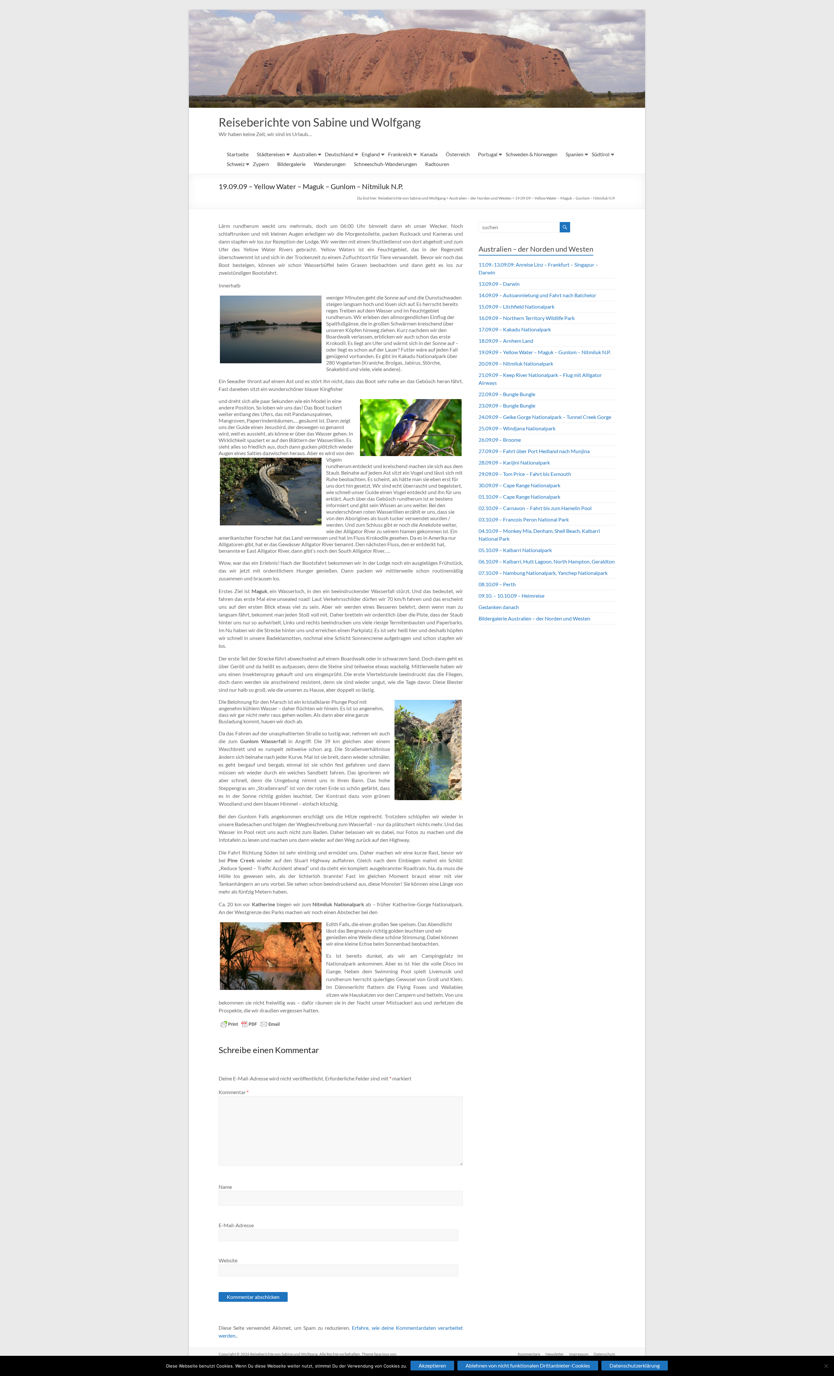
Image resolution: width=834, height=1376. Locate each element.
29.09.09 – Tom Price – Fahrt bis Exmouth (525, 474)
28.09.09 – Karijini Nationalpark (514, 462)
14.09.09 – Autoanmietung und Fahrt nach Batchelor (537, 295)
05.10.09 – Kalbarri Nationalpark (515, 550)
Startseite (238, 154)
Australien (305, 154)
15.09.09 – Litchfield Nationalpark (516, 306)
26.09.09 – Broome (500, 440)
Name (225, 1187)
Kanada (429, 154)
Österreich (458, 154)
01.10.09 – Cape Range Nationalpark (519, 496)
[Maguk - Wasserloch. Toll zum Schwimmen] (428, 750)
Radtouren (437, 164)
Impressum (578, 1354)
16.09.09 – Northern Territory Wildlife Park (527, 318)
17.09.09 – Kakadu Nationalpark (515, 329)
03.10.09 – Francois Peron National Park (524, 519)
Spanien (574, 154)
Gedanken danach (499, 607)
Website (228, 1260)
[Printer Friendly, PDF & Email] (250, 1024)
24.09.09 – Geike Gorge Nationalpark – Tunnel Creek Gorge (545, 417)
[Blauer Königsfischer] (411, 428)
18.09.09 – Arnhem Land (506, 341)
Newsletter (554, 1354)
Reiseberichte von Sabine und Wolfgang (320, 122)
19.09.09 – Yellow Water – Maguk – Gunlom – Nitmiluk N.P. (565, 198)
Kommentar (234, 1092)
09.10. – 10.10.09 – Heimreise (511, 595)
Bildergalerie (291, 164)
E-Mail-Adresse (236, 1225)
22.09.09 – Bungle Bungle (507, 394)
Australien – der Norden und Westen (480, 198)
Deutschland (339, 154)
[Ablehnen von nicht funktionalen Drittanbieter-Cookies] (826, 1366)
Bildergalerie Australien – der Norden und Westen (534, 618)
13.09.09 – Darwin (499, 284)
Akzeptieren (432, 1365)
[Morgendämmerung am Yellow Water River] (271, 329)
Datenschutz (604, 1354)
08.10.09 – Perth (497, 584)
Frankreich (400, 154)
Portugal (487, 154)
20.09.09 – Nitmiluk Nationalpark (516, 363)
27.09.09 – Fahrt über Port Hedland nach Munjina (534, 451)
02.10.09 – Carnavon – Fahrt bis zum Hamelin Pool (535, 508)
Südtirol (601, 154)
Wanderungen (330, 164)
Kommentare (529, 1354)
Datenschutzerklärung (635, 1365)
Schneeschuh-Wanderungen (385, 164)
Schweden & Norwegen (531, 154)
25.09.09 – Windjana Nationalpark (517, 428)
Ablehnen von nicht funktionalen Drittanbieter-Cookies (528, 1365)
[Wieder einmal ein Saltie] (271, 491)
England (371, 154)
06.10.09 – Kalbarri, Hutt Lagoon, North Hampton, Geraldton (547, 561)
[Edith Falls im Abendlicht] (271, 956)
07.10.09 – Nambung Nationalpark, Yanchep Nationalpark (543, 573)
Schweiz (236, 164)
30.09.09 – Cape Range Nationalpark (519, 485)
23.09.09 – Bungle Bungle (507, 405)
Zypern (261, 164)
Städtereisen (271, 154)
